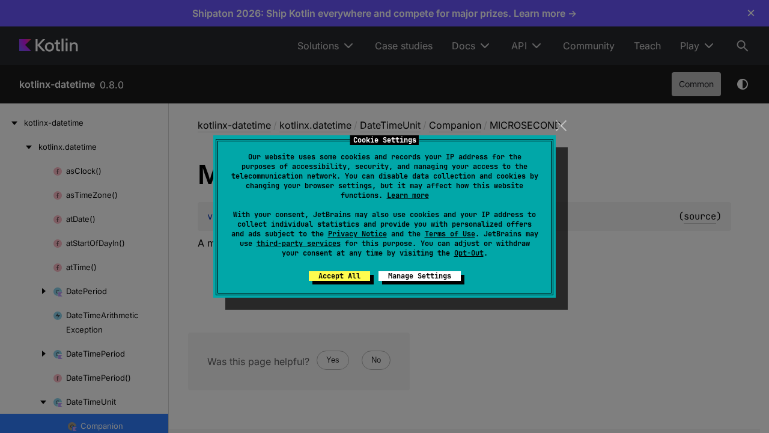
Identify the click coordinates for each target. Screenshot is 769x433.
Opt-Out (469, 253)
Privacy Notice (357, 234)
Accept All (339, 276)
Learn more (408, 195)
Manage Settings (419, 276)
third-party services (299, 243)
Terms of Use (450, 234)
